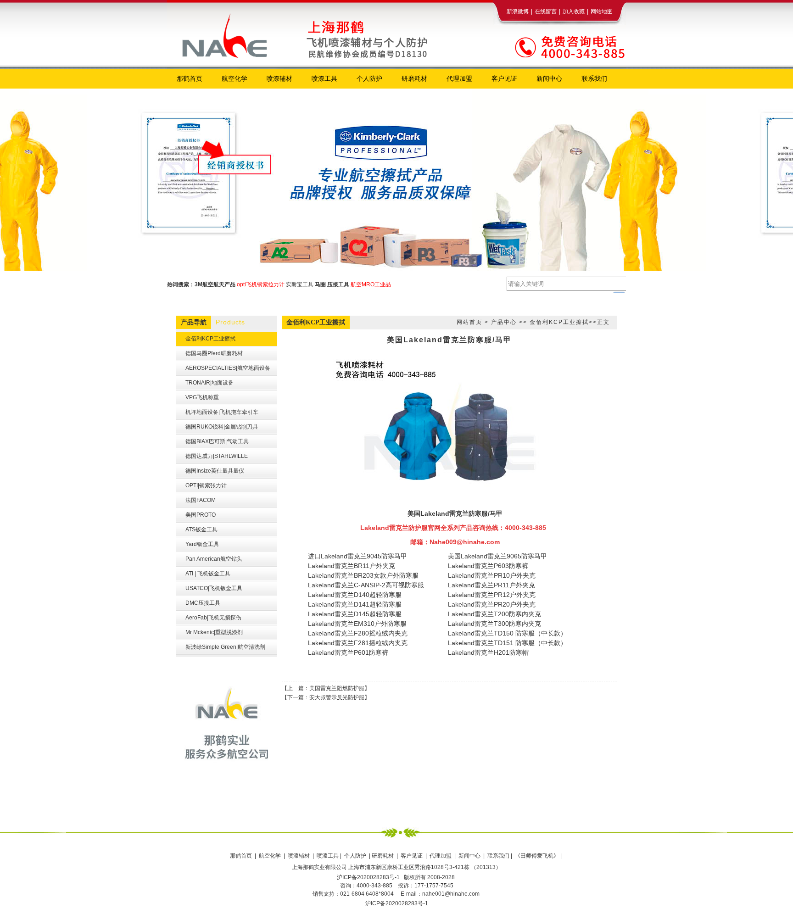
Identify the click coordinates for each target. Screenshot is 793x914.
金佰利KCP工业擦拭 (559, 322)
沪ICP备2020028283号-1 (396, 903)
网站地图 (602, 11)
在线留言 (546, 11)
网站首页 (469, 322)
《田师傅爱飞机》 (537, 856)
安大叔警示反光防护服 (336, 697)
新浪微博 (518, 11)
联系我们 (498, 856)
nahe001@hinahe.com (451, 894)
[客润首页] (304, 26)
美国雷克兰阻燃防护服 (336, 688)
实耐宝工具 (299, 284)
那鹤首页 (241, 856)
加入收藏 (574, 11)
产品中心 (504, 322)
